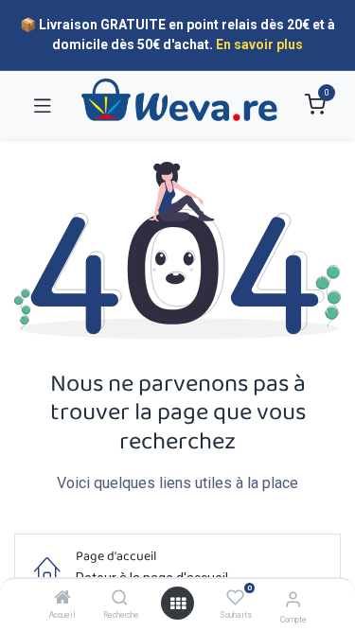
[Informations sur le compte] (293, 599)
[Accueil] (62, 598)
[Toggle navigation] (42, 105)
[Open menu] (178, 603)
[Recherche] (120, 598)
